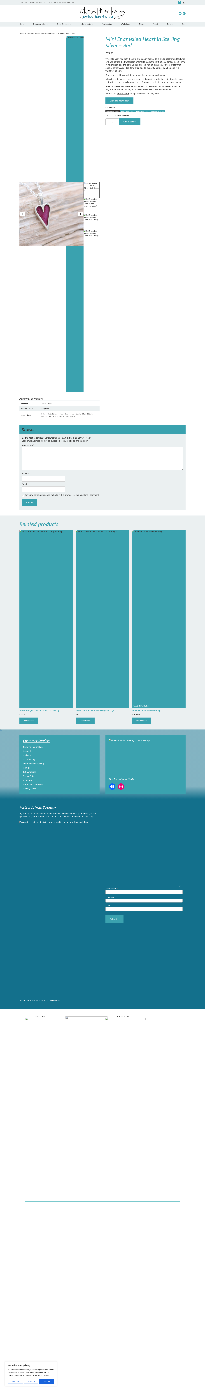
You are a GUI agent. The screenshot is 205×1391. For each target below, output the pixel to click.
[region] (31, 1373)
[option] (92, 206)
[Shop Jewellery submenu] (47, 24)
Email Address (111, 888)
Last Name (109, 906)
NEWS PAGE (123, 93)
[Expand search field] (179, 2)
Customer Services (36, 741)
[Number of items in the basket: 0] (184, 2)
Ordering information (119, 101)
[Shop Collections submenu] (72, 24)
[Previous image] (22, 214)
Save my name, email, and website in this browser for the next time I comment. (62, 495)
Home (21, 33)
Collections (29, 33)
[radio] (112, 111)
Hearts (37, 33)
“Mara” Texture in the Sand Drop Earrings (95, 710)
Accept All (46, 1381)
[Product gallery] (51, 214)
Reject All (31, 1381)
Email (25, 484)
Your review (28, 445)
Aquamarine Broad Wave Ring (146, 710)
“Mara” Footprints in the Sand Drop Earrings (40, 710)
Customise (16, 1381)
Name (25, 473)
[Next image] (80, 214)
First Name (109, 897)
